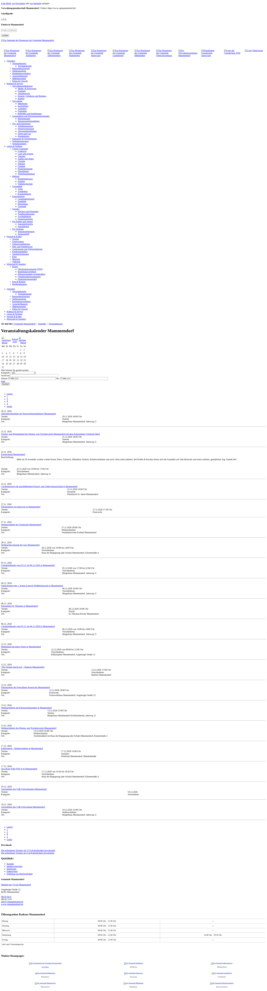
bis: (57, 378)
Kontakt (10, 864)
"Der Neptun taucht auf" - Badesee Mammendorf (22, 667)
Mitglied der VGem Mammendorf (16, 885)
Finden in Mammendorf (12, 24)
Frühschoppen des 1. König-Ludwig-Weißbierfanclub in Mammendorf (32, 585)
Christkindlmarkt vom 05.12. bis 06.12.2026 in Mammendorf (28, 565)
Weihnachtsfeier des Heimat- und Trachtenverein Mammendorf (28, 728)
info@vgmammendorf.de (12, 902)
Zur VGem (45, 967)
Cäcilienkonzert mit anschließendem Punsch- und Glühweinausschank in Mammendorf (39, 486)
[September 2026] (22, 343)
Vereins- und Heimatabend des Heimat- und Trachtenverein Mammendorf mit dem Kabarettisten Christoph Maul (50, 434)
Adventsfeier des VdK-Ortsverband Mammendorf (23, 807)
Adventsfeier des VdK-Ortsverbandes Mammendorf (24, 789)
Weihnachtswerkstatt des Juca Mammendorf (20, 545)
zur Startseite (35, 3)
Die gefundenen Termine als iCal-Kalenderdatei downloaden (27, 853)
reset (3, 381)
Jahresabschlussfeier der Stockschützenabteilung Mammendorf (28, 414)
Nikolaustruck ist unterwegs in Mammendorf (20, 507)
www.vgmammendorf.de (12, 904)
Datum (4, 378)
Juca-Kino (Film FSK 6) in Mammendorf (19, 769)
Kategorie (5, 373)
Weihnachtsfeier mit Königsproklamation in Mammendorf (26, 708)
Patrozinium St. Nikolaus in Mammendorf (19, 606)
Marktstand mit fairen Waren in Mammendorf (21, 647)
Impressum (11, 869)
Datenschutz (12, 871)
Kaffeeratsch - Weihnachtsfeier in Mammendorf (22, 748)
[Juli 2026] (6, 343)
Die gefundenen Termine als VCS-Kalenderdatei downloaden (28, 850)
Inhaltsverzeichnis (14, 866)
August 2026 (15, 340)
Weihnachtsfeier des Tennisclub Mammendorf (21, 524)
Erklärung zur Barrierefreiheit (20, 874)
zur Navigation (18, 3)
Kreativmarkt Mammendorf (13, 454)
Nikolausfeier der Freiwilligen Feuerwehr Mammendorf (25, 687)
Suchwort (5, 375)
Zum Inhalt (6, 3)
